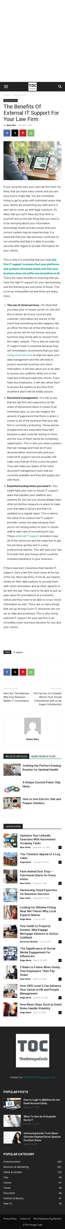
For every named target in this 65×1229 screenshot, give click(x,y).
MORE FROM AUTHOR (43, 756)
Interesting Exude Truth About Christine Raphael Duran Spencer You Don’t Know (42, 1137)
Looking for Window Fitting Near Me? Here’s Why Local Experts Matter (38, 911)
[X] (14, 133)
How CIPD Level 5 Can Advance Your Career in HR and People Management (40, 989)
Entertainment (20, 94)
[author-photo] (32, 734)
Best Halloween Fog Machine (48, 1218)
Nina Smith (25, 847)
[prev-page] (5, 816)
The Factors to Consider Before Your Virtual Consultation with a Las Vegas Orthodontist (47, 699)
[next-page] (11, 816)
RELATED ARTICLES (16, 756)
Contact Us (25, 1218)
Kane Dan (11, 125)
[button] (5, 86)
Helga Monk (25, 862)
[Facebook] (6, 133)
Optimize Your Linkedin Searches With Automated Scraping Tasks (37, 839)
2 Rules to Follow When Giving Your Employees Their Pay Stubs (40, 971)
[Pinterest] (22, 133)
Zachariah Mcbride (29, 941)
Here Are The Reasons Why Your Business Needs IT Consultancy (16, 697)
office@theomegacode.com (39, 1077)
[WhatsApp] (30, 133)
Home (6, 94)
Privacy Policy (9, 1218)
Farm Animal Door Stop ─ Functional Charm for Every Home (38, 875)
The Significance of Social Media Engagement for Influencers (37, 952)
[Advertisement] (32, 47)
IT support (18, 652)
